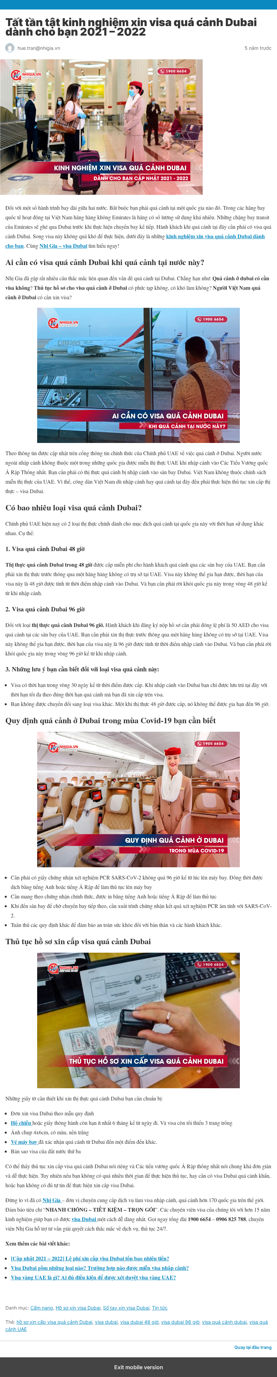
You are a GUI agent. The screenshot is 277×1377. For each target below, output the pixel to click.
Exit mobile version (138, 1367)
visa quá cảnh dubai (224, 1322)
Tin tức (160, 1308)
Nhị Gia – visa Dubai (63, 245)
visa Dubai (84, 1219)
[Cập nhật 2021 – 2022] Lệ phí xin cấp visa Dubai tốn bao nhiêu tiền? (90, 1258)
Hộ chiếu (21, 1123)
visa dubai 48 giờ (139, 1322)
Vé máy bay (25, 1142)
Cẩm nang (41, 1308)
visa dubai (106, 1322)
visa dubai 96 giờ (180, 1322)
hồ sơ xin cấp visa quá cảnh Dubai (54, 1322)
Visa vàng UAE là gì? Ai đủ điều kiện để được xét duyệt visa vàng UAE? (93, 1277)
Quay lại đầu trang (253, 1347)
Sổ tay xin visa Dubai (126, 1308)
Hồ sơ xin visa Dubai (78, 1308)
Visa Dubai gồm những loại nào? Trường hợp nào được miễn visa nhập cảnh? (100, 1268)
